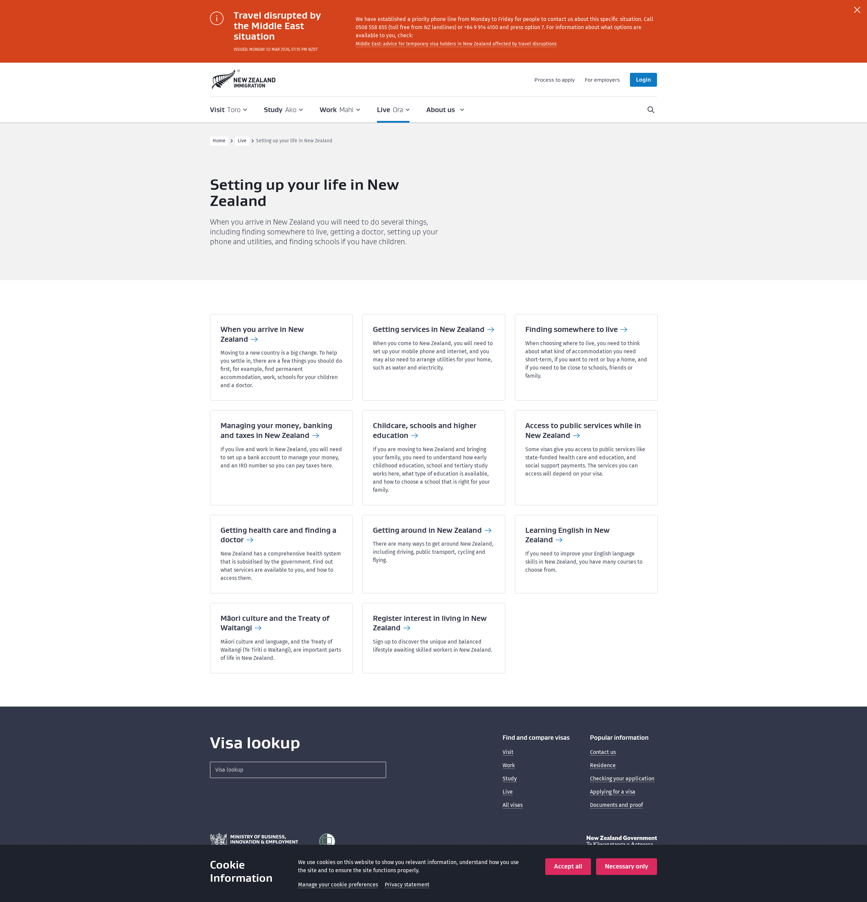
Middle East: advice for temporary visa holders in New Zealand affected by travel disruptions (456, 44)
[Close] (857, 10)
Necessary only (626, 866)
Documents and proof (616, 805)
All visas (513, 805)
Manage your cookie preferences (338, 884)
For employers (602, 79)
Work (509, 765)
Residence (603, 765)
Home (219, 141)
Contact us (603, 752)
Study (510, 778)
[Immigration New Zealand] (244, 79)
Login (643, 79)
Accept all (568, 866)
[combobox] (298, 770)
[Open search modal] (651, 110)
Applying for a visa (612, 792)
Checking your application (622, 778)
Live (242, 141)
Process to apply (554, 79)
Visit (508, 752)
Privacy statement (407, 884)
